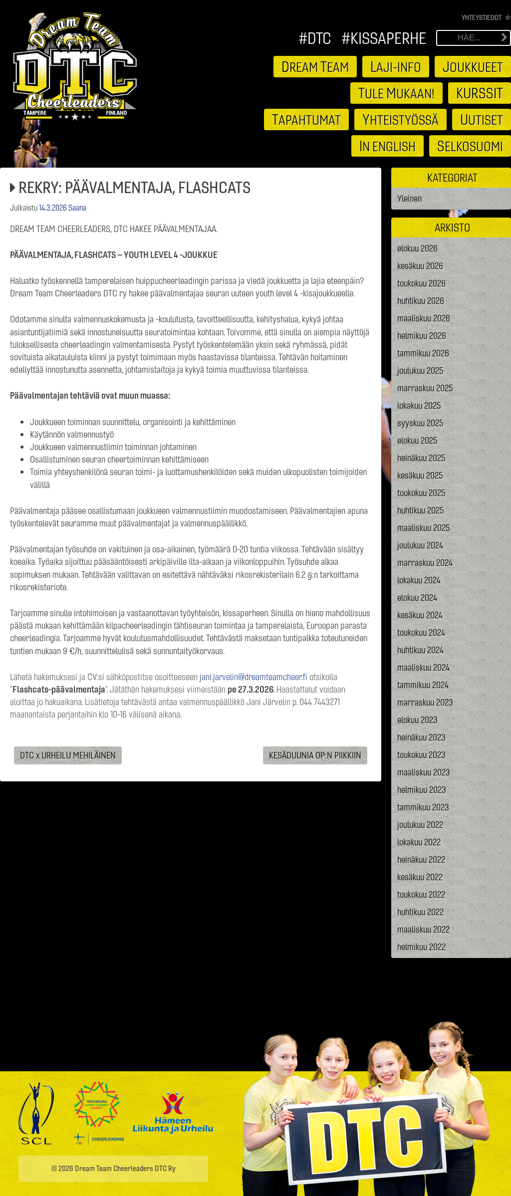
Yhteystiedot (482, 17)
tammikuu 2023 (423, 807)
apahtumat (306, 119)
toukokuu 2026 (421, 283)
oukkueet (473, 66)
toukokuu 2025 (421, 492)
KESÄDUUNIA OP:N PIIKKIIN (315, 755)
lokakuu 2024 (419, 580)
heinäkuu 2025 (421, 458)
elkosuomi (470, 146)
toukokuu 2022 (421, 894)
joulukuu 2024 (420, 545)
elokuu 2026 (417, 248)
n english (387, 146)
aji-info (395, 66)
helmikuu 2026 (421, 335)
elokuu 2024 (417, 597)
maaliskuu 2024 (423, 667)
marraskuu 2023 (425, 702)
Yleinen (409, 198)
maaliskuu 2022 (423, 929)
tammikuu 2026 (423, 353)
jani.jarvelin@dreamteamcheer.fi (253, 677)
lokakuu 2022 (419, 842)
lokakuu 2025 (419, 405)
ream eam (315, 66)
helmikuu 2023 (421, 789)
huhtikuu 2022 (420, 912)
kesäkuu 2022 (420, 877)
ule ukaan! (396, 93)
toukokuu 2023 (421, 754)
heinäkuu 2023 (421, 737)
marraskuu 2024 (425, 562)
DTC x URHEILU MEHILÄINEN (68, 755)
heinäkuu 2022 (421, 859)
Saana (77, 208)
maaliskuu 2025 (423, 527)
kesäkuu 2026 (420, 265)
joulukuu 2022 (420, 824)
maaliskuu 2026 (423, 318)
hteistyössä (400, 119)
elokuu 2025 (417, 440)
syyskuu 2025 (420, 423)
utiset (481, 119)
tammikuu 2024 (423, 685)
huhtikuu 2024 (420, 650)
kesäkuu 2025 (420, 475)
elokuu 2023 (417, 719)
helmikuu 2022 (421, 947)
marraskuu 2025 (425, 388)
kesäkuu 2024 (420, 615)
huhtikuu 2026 (420, 300)
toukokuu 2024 (421, 632)
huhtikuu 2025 (420, 510)
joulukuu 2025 (420, 370)
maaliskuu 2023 (423, 772)
